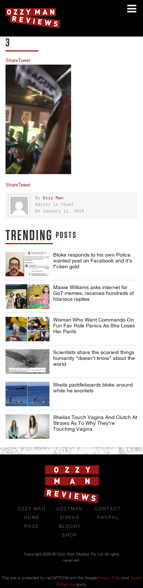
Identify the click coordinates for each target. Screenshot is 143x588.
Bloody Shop (70, 531)
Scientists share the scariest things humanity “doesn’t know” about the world (94, 358)
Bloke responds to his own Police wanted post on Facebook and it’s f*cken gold (92, 260)
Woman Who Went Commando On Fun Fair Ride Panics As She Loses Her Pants (94, 325)
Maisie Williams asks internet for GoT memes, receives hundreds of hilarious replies (93, 293)
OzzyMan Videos (69, 513)
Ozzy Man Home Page (32, 517)
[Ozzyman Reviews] (71, 501)
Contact (108, 508)
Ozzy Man (53, 198)
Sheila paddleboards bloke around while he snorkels (93, 387)
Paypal (108, 517)
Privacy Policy (109, 578)
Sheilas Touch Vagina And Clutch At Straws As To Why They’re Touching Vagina (95, 423)
